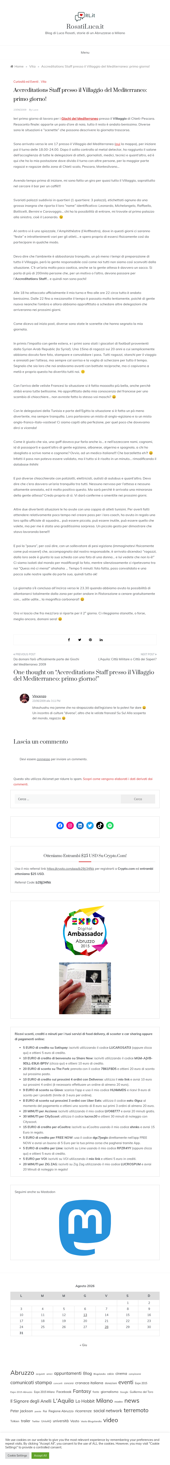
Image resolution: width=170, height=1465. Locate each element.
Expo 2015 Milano (44, 1392)
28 (106, 1327)
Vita (43, 82)
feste (96, 1392)
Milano (104, 1400)
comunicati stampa (31, 1382)
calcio (110, 1373)
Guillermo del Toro (141, 1392)
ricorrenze (83, 1410)
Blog (87, 1373)
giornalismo (109, 1392)
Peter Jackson (21, 1411)
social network (108, 1410)
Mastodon (48, 1192)
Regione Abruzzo (61, 1411)
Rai (45, 1411)
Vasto (74, 1421)
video (110, 1420)
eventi (125, 1382)
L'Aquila (63, 1400)
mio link (124, 1079)
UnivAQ (46, 1421)
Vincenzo (39, 696)
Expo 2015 (141, 1383)
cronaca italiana (89, 1382)
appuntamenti (67, 1373)
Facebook (63, 1392)
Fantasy (82, 1391)
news (131, 1400)
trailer (25, 1420)
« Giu (83, 1345)
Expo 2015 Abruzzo (21, 1392)
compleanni (135, 1374)
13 (85, 1315)
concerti (57, 1383)
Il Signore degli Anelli (30, 1401)
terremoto (136, 1410)
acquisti (40, 1373)
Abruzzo (22, 1372)
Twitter (36, 1421)
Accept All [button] (40, 1455)
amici (49, 1374)
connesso (43, 759)
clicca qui (57, 1063)
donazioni (111, 1383)
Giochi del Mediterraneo (79, 118)
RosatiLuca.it (85, 27)
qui (117, 144)
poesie (38, 1411)
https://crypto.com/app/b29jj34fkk (70, 869)
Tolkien (14, 1421)
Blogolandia (100, 1374)
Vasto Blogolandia (91, 1421)
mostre (118, 1401)
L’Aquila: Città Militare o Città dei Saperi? (127, 659)
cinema (121, 1373)
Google (124, 1392)
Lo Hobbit (85, 1401)
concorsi (69, 1383)
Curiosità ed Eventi (25, 82)
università (61, 1421)
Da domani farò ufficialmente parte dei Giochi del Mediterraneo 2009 (46, 662)
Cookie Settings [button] (17, 1455)
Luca (35, 109)
